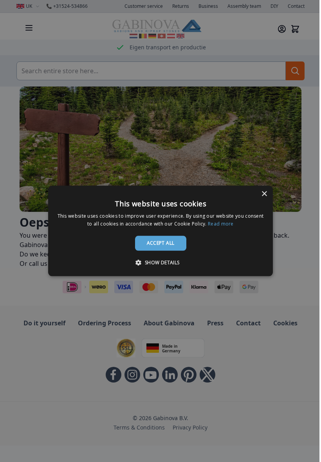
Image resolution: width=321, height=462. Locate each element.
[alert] (160, 231)
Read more (221, 224)
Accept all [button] (161, 243)
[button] (160, 263)
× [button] (264, 194)
